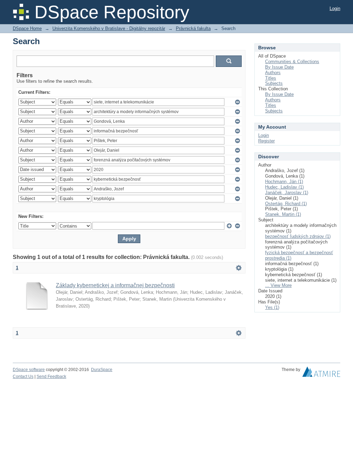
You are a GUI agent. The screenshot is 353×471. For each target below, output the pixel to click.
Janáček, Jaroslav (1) (286, 192)
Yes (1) (272, 307)
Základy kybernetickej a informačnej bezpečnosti (115, 285)
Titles (270, 78)
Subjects (274, 83)
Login (335, 8)
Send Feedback (51, 376)
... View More (278, 285)
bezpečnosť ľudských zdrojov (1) (298, 236)
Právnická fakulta (193, 28)
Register (266, 140)
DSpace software (29, 369)
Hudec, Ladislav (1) (284, 187)
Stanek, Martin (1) (283, 214)
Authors (273, 72)
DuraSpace (101, 369)
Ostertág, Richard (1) (286, 203)
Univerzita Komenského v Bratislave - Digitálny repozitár (108, 28)
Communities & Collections (292, 61)
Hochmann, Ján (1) (284, 181)
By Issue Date (279, 67)
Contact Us (23, 376)
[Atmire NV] (321, 373)
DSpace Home (27, 28)
